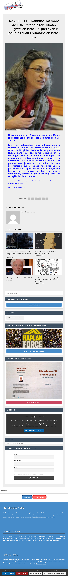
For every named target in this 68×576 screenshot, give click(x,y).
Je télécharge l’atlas (34, 402)
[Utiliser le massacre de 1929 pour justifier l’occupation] (48, 241)
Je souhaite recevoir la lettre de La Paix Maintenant (30, 474)
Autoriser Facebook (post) (34, 430)
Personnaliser (35, 573)
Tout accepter (9, 573)
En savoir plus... (50, 517)
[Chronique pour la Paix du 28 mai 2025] (19, 267)
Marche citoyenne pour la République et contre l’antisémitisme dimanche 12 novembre (48, 279)
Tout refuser (22, 573)
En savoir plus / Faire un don (34, 351)
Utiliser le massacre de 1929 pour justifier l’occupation (46, 252)
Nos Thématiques (34, 305)
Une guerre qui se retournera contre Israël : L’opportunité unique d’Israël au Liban (18, 253)
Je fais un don (39, 497)
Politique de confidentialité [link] (54, 573)
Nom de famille (18, 461)
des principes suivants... (53, 540)
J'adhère (27, 497)
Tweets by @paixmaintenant (14, 443)
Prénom (16, 454)
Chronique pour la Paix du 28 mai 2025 (19, 278)
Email (15, 467)
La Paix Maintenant (29, 212)
